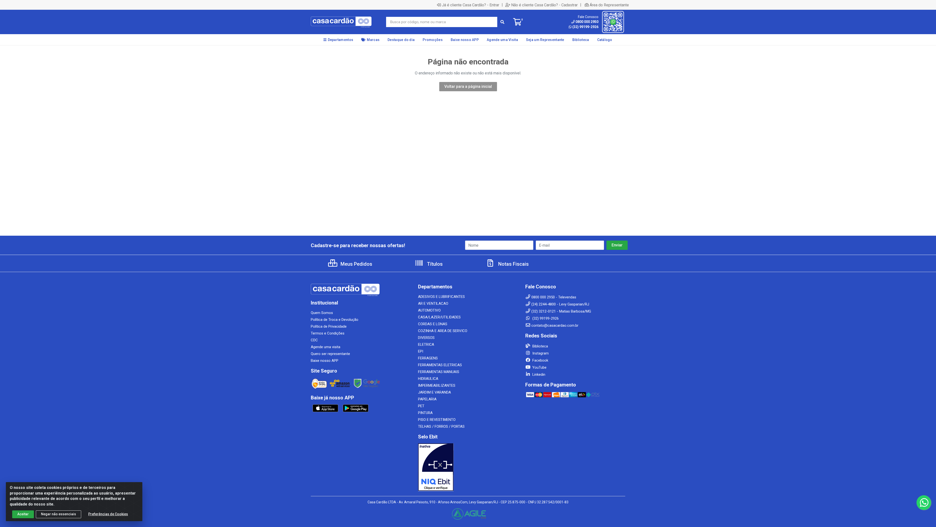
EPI (420, 351)
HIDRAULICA (428, 378)
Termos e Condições (327, 333)
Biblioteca (539, 346)
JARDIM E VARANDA (434, 392)
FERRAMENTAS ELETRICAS (440, 365)
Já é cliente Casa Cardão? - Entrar (470, 5)
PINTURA (425, 413)
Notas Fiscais (513, 264)
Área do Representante (609, 5)
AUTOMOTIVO (429, 310)
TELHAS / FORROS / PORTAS (441, 426)
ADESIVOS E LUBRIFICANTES (441, 296)
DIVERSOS (426, 337)
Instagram (540, 353)
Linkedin (538, 374)
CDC (314, 340)
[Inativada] (468, 467)
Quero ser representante (330, 354)
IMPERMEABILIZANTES (436, 385)
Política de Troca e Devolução (334, 319)
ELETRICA (426, 344)
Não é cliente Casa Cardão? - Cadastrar (544, 5)
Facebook (539, 360)
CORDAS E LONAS (432, 324)
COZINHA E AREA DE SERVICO (442, 331)
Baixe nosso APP (324, 360)
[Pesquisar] (502, 22)
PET (421, 406)
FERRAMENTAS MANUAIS (438, 372)
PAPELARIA (427, 399)
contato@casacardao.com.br (554, 325)
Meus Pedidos (355, 264)
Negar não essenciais (58, 514)
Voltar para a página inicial (468, 86)
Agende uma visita (325, 347)
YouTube (538, 367)
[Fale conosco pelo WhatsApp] (923, 502)
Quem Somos (322, 313)
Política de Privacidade (329, 326)
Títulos (434, 264)
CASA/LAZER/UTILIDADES (439, 317)
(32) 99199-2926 (585, 27)
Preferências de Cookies (108, 514)
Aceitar (23, 514)
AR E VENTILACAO (433, 303)
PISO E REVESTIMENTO (437, 419)
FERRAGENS (428, 358)
